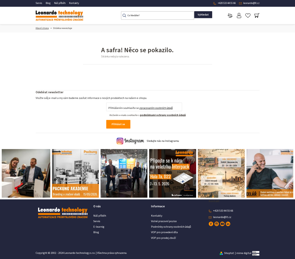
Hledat (203, 14)
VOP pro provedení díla (164, 232)
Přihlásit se (118, 124)
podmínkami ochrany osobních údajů (163, 115)
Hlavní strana (42, 28)
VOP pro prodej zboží (163, 238)
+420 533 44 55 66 (227, 3)
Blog (48, 3)
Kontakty (74, 3)
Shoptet (229, 253)
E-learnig (98, 227)
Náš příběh (60, 3)
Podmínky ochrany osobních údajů (171, 227)
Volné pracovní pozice (164, 221)
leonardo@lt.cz (251, 3)
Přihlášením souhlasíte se (140, 108)
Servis (39, 3)
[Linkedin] (228, 224)
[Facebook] (211, 224)
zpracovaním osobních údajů (156, 108)
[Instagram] (216, 224)
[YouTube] (222, 224)
